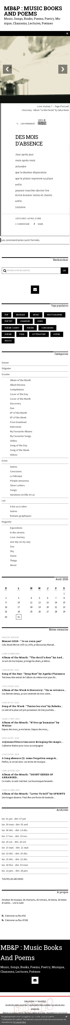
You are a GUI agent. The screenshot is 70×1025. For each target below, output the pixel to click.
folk (21, 334)
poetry (8, 321)
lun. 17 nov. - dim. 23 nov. (14, 836)
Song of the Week (19, 450)
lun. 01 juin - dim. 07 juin (14, 818)
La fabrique (16, 476)
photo (8, 340)
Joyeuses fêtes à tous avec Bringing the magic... (32, 741)
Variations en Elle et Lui (22, 494)
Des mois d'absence (29, 140)
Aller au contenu (12, 6)
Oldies (13, 440)
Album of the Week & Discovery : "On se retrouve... (34, 690)
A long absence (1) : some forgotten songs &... (30, 758)
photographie (54, 314)
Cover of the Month (20, 398)
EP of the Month (18, 412)
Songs (13, 490)
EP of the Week (18, 417)
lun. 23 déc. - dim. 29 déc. (15, 853)
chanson (25, 321)
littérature (39, 334)
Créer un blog (29, 1001)
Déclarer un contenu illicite (13, 1013)
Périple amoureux (19, 480)
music (36, 314)
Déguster (6, 368)
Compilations (17, 389)
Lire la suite (18, 902)
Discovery (15, 403)
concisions (47, 327)
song (40, 321)
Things (13, 560)
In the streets (17, 532)
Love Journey (17, 537)
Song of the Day (18, 445)
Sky (12, 551)
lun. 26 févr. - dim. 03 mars (15, 865)
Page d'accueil (62, 106)
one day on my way (20, 541)
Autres (13, 466)
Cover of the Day (19, 394)
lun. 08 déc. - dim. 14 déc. (15, 830)
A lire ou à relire (18, 506)
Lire (4, 500)
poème (8, 334)
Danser (5, 362)
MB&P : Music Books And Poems (33, 11)
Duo (12, 408)
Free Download (18, 422)
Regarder (6, 521)
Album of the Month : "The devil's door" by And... (33, 657)
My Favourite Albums (21, 431)
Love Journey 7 (44, 106)
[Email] (35, 290)
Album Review (17, 384)
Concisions (16, 471)
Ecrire (5, 460)
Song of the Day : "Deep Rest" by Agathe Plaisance (33, 673)
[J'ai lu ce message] (66, 1016)
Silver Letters (17, 485)
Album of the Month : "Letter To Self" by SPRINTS (33, 793)
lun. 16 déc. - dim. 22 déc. (15, 859)
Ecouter (6, 374)
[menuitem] (45, 106)
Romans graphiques (20, 515)
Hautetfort (42, 1001)
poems (30, 327)
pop (6, 314)
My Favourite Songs (20, 436)
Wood (13, 565)
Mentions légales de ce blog (34, 1013)
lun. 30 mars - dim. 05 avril (15, 824)
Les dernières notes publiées (40, 1005)
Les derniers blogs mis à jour (16, 1005)
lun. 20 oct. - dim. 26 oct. (14, 841)
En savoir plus (19, 1022)
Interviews (15, 426)
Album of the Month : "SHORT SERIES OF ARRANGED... (27, 776)
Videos (13, 454)
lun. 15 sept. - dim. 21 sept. (15, 847)
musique (20, 314)
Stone (13, 555)
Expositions (16, 527)
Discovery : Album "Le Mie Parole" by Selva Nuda (45, 110)
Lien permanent (27, 123)
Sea (12, 546)
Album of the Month (20, 380)
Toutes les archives (12, 878)
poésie (56, 334)
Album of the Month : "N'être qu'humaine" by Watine (30, 724)
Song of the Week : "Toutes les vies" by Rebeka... (32, 706)
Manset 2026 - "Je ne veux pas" (22, 641)
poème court (12, 327)
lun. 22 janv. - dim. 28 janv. (15, 870)
